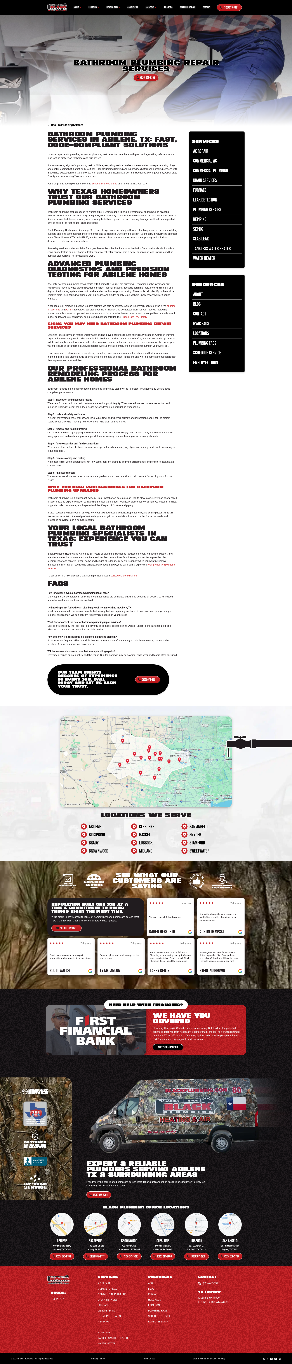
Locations (150, 7)
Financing (168, 7)
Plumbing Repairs (207, 209)
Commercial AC (205, 160)
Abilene (95, 826)
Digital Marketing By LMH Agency (209, 1358)
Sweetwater (199, 850)
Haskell (145, 834)
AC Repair (200, 151)
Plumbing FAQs (204, 343)
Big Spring (97, 834)
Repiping (199, 219)
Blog (197, 304)
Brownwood (98, 850)
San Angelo (198, 826)
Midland (145, 850)
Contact (206, 7)
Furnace (200, 190)
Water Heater (204, 258)
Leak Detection (205, 199)
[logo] (57, 7)
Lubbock (146, 842)
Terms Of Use (149, 1358)
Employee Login (205, 362)
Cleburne (146, 826)
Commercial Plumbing (210, 170)
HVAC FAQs (201, 323)
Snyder (195, 834)
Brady (94, 842)
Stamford (197, 842)
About (76, 7)
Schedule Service (187, 7)
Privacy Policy (98, 1358)
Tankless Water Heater (212, 248)
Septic (198, 229)
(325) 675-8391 (211, 1283)
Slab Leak (201, 238)
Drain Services (205, 180)
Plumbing (93, 7)
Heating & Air (112, 7)
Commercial (132, 7)
